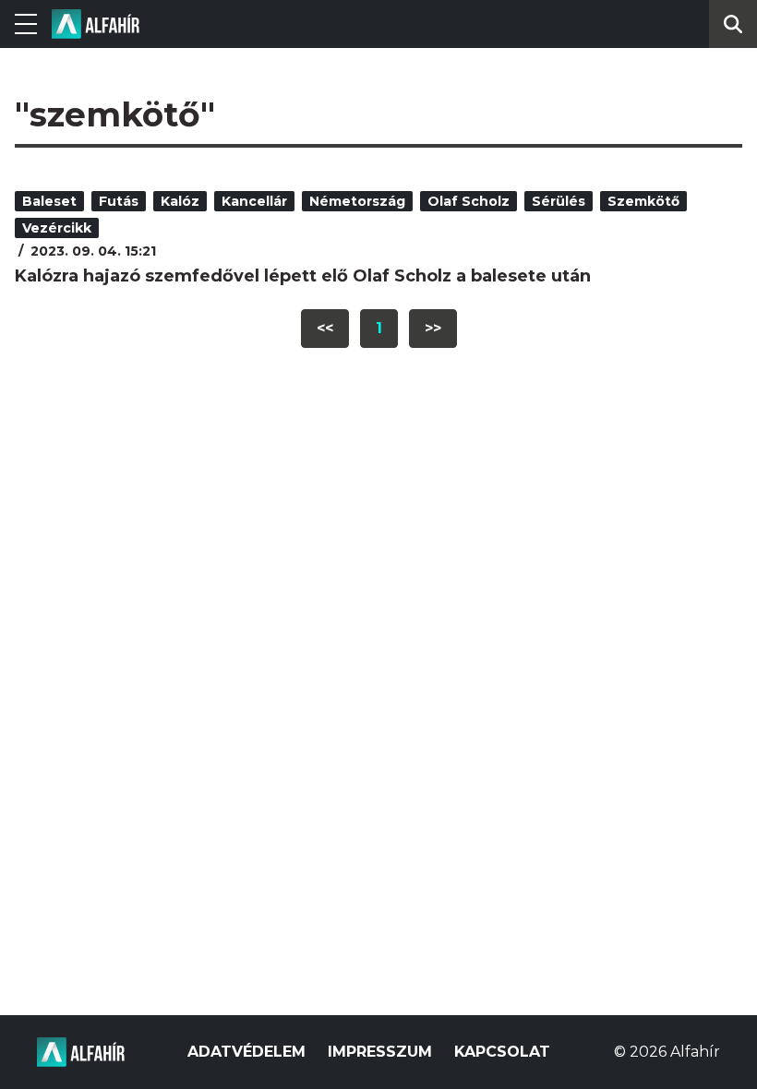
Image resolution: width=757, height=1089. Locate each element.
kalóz (180, 201)
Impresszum (380, 1051)
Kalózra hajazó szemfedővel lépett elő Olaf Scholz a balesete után (303, 276)
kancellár (254, 201)
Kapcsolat (502, 1051)
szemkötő (643, 201)
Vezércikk (56, 228)
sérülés (558, 201)
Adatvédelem (246, 1051)
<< (325, 328)
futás (118, 201)
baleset (49, 201)
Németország (357, 201)
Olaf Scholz (468, 201)
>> (433, 328)
